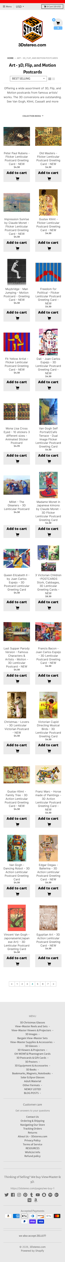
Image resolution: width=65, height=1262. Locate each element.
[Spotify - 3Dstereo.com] (50, 1195)
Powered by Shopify (32, 1250)
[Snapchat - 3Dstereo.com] (44, 1195)
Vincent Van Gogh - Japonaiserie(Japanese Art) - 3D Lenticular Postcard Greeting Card (16, 942)
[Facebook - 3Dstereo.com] (13, 1195)
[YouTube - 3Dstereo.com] (38, 1195)
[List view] (53, 79)
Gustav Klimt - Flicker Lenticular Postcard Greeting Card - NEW (48, 224)
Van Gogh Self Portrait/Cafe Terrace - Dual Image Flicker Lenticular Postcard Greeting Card (48, 437)
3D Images (31, 1034)
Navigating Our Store (32, 1124)
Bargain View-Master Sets (32, 1038)
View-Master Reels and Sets (31, 1026)
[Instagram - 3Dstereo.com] (19, 1195)
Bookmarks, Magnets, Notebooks (31, 1073)
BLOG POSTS (31, 1093)
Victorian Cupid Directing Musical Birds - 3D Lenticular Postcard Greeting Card (48, 729)
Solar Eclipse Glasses (33, 1077)
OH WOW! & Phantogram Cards (32, 1053)
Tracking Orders (32, 1128)
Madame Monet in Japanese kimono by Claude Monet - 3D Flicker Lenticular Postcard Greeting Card (48, 511)
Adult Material (32, 1081)
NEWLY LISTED (32, 1089)
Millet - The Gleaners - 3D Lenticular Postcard (16, 505)
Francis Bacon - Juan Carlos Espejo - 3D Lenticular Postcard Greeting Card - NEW (48, 656)
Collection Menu (32, 116)
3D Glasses (31, 1046)
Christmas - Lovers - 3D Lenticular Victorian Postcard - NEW (16, 727)
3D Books (31, 1069)
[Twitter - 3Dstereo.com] (7, 1195)
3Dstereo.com (38, 1246)
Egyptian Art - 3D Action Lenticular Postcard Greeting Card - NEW (48, 940)
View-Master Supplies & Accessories (31, 1042)
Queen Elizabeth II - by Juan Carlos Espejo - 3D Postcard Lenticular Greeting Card (16, 582)
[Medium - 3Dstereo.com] (29, 1200)
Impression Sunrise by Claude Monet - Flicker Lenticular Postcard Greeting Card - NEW (16, 226)
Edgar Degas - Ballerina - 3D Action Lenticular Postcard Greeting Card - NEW (48, 872)
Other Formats (31, 1085)
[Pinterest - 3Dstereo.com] (25, 1195)
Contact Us (32, 1116)
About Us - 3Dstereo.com (32, 1136)
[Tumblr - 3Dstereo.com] (31, 1195)
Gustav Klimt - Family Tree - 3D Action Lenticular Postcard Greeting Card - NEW (17, 799)
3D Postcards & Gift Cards (31, 1057)
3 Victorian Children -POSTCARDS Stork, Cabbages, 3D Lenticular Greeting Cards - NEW (48, 584)
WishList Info (32, 1152)
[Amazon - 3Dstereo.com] (36, 1200)
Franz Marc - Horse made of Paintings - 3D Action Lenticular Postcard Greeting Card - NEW (48, 800)
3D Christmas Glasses (32, 1022)
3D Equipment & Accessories (31, 1065)
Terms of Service (32, 1144)
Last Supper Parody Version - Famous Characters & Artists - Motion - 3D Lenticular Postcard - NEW (17, 657)
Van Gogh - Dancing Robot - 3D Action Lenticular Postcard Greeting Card (16, 872)
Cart (54, 6)
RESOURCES (33, 1148)
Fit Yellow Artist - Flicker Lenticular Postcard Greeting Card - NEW (17, 364)
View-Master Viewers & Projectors (31, 1030)
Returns (32, 1132)
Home (10, 58)
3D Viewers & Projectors (31, 1050)
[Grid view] (49, 79)
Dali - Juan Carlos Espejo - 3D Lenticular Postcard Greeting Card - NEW (48, 366)
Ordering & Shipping (32, 1120)
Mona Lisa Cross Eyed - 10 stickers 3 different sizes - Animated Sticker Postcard (17, 436)
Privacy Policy (32, 1140)
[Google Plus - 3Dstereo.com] (56, 1195)
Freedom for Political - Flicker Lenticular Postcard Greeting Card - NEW (48, 296)
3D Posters (31, 1061)
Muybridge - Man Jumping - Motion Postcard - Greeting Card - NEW (17, 294)
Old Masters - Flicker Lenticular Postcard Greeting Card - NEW (48, 158)
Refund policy (32, 1156)
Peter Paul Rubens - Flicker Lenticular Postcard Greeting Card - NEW (17, 158)
